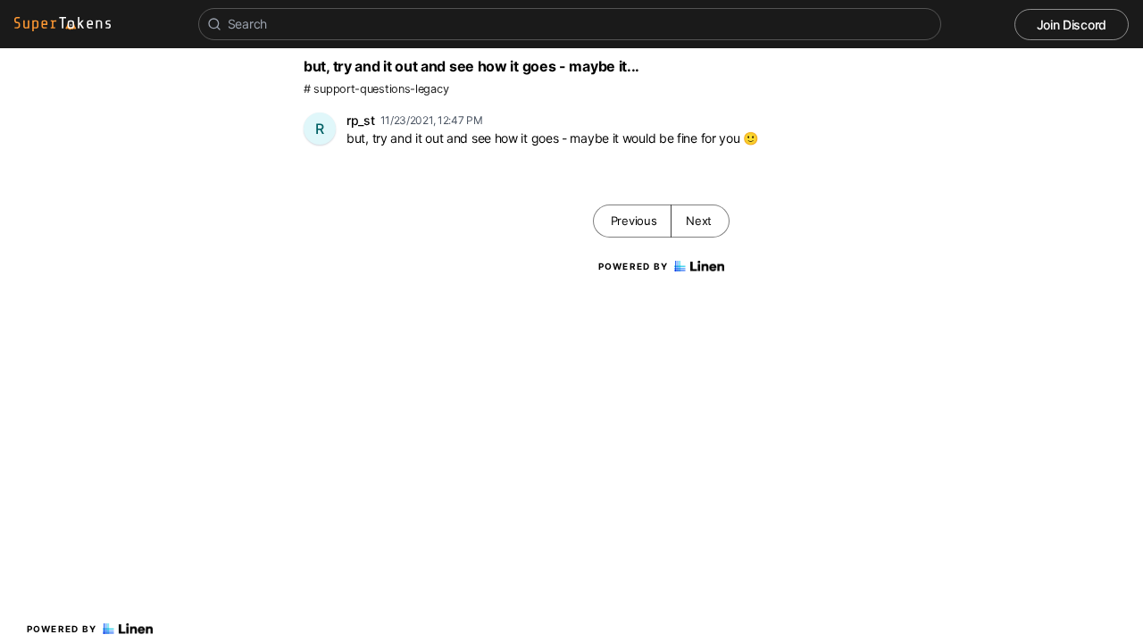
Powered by (62, 628)
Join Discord (1071, 24)
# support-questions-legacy (376, 89)
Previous (634, 220)
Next (699, 220)
